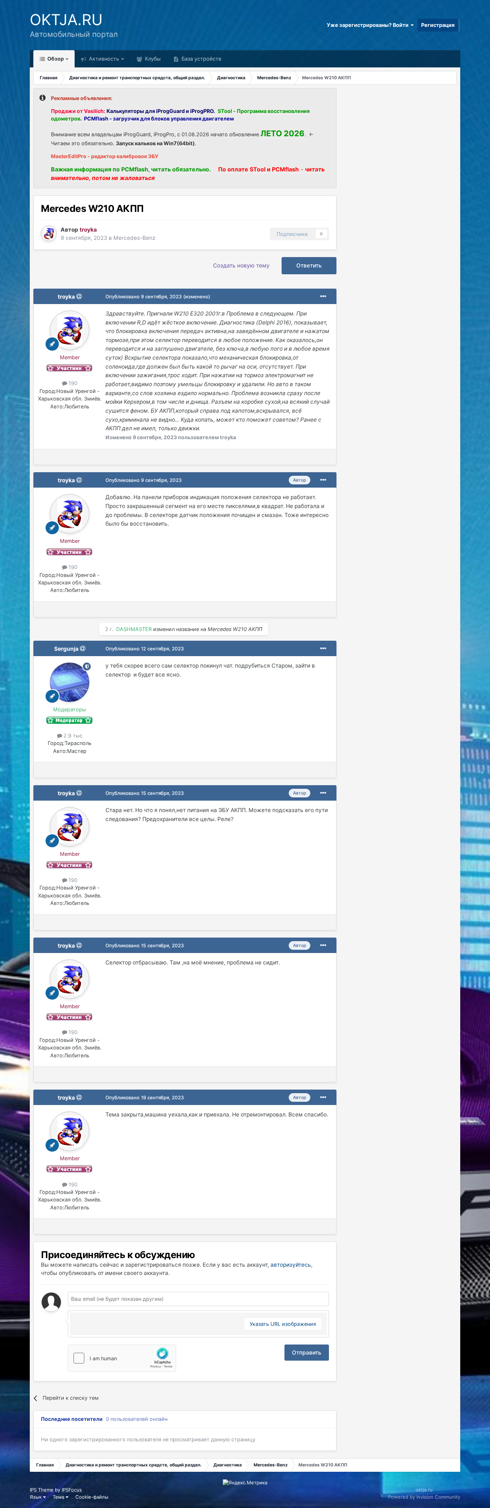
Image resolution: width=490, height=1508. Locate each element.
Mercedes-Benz (134, 237)
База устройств (200, 59)
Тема (59, 1497)
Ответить (309, 265)
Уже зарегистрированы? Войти (369, 25)
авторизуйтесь (290, 1264)
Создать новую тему (241, 265)
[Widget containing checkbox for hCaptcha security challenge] (122, 1358)
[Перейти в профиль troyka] (49, 233)
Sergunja (66, 648)
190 (72, 383)
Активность (103, 59)
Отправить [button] (306, 1352)
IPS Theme (41, 1490)
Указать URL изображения (283, 1324)
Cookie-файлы (91, 1497)
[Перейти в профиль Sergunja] (69, 682)
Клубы (152, 59)
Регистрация (437, 25)
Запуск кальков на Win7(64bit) (155, 143)
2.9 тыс (72, 735)
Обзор (55, 59)
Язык (36, 1497)
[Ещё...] (323, 296)
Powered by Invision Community (424, 1497)
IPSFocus (72, 1490)
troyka (66, 296)
